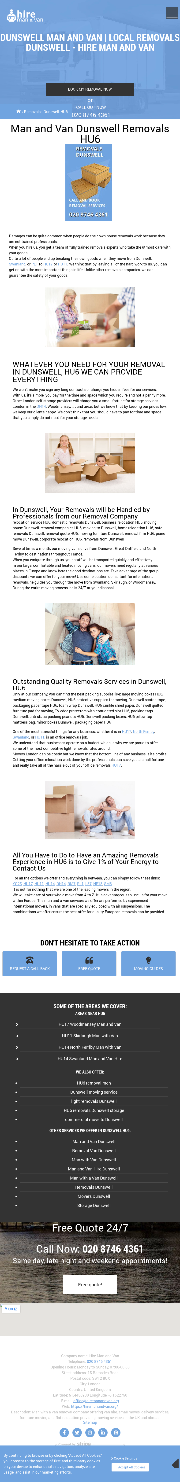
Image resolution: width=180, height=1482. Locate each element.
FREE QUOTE (89, 968)
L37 (88, 883)
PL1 (34, 263)
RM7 (71, 883)
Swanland (17, 263)
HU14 (50, 883)
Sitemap (90, 1422)
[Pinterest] (115, 1432)
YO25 (17, 883)
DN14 (41, 406)
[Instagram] (90, 1432)
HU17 (48, 263)
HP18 (97, 883)
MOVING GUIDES (148, 968)
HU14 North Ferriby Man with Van (90, 1047)
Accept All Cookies (131, 1467)
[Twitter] (77, 1432)
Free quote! (90, 1284)
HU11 (62, 263)
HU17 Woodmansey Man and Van (90, 1024)
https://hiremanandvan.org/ (94, 1406)
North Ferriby (143, 731)
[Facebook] (64, 1432)
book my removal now (90, 89)
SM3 (108, 883)
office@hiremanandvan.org (96, 1400)
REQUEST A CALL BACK (30, 968)
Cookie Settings (125, 1458)
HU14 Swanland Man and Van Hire (90, 1058)
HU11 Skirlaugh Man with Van (90, 1035)
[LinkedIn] (103, 1432)
